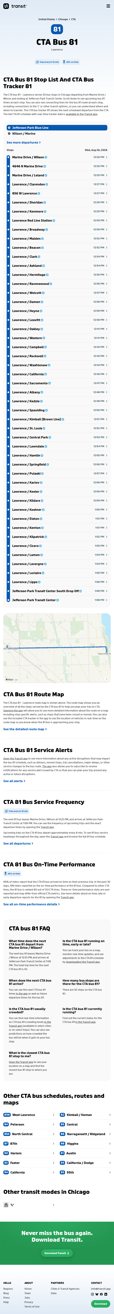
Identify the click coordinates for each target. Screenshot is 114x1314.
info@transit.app (101, 1288)
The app (47, 766)
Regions (8, 1288)
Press (6, 1297)
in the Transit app (85, 1021)
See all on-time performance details (30, 904)
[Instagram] (92, 1294)
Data (53, 1293)
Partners (57, 1283)
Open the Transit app (15, 758)
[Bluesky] (97, 1294)
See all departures (17, 843)
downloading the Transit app (83, 961)
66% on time (72, 62)
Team (27, 1293)
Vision (28, 1288)
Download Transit (55, 1253)
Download (100, 1304)
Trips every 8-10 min (49, 62)
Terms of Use (31, 1306)
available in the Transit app (81, 114)
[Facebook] (101, 1294)
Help (6, 1302)
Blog (6, 1293)
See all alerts (13, 781)
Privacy (28, 1302)
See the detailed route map (23, 729)
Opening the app (13, 710)
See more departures (22, 142)
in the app (22, 993)
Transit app (47, 827)
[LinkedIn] (105, 1294)
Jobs (27, 1297)
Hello (7, 1283)
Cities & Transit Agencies (65, 1288)
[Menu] (108, 6)
